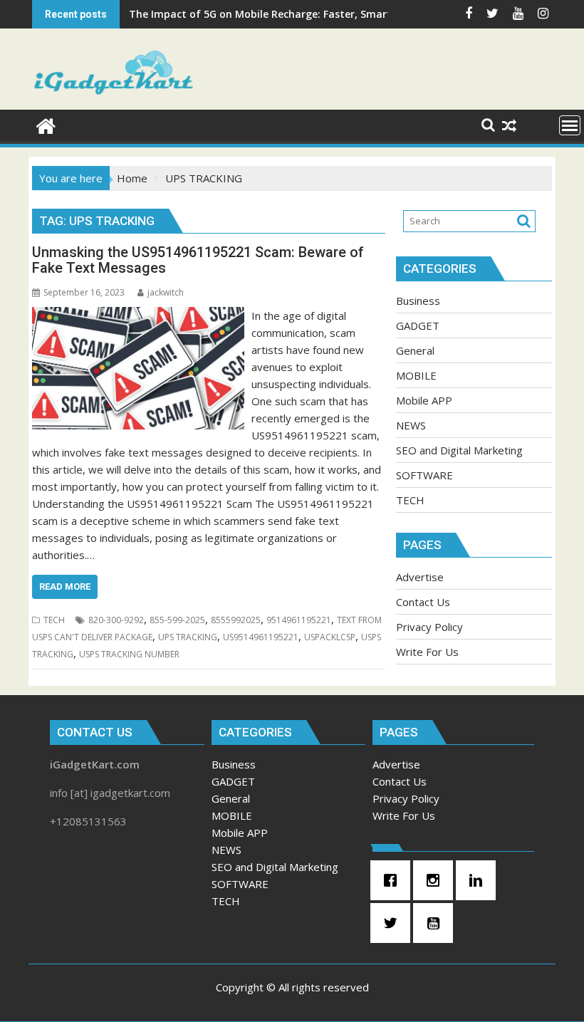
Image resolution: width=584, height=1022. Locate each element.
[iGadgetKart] (46, 124)
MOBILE (416, 375)
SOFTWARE (424, 475)
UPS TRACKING (187, 637)
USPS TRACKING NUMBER (129, 654)
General (415, 350)
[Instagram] (436, 880)
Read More (64, 586)
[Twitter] (393, 923)
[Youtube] (436, 923)
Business (418, 300)
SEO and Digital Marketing (459, 450)
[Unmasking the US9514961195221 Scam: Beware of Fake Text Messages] (138, 315)
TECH (54, 620)
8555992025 (236, 620)
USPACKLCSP (329, 637)
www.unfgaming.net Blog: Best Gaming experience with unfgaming (297, 14)
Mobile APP (424, 400)
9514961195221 (298, 620)
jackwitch (165, 292)
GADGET (417, 325)
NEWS (411, 425)
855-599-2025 (177, 620)
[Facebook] (393, 880)
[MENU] (569, 125)
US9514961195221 (260, 637)
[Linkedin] (479, 880)
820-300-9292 (116, 620)
